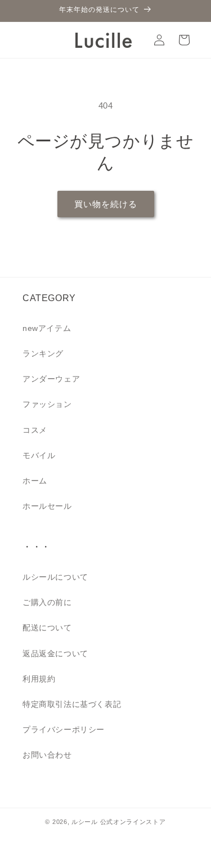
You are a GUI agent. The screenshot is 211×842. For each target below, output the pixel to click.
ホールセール (47, 505)
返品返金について (55, 653)
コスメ (35, 430)
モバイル (39, 455)
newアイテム (47, 328)
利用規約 (39, 678)
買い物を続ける (105, 204)
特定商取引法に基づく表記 (72, 704)
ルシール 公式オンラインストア (118, 821)
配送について (47, 627)
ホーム (35, 480)
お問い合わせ (47, 754)
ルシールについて (55, 576)
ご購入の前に (47, 602)
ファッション (47, 404)
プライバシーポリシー (64, 729)
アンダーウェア (51, 378)
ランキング (43, 353)
